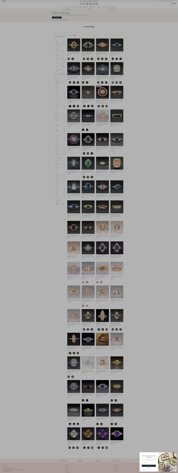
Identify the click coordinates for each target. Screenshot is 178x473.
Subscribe (149, 465)
